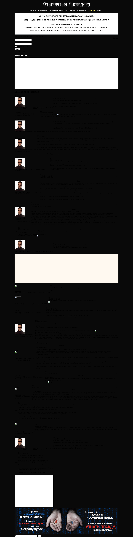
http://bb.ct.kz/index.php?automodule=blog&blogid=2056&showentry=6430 (62, 199)
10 (33, 114)
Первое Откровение (38, 10)
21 (33, 312)
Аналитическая (21, 55)
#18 (35, 424)
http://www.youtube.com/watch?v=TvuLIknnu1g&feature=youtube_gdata (39, 418)
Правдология (77, 24)
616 (24, 292)
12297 (35, 108)
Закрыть (115, 38)
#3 (53, 120)
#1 (53, 97)
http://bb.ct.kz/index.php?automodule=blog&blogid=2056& (70, 247)
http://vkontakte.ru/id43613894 (64, 116)
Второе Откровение (58, 10)
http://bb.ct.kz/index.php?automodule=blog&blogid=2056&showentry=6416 (75, 128)
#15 (46, 372)
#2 (41, 111)
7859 (24, 108)
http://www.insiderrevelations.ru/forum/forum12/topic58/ (69, 448)
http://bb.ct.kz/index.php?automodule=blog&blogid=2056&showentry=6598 (75, 103)
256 (24, 114)
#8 (19, 228)
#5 (51, 159)
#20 (19, 452)
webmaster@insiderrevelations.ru (94, 20)
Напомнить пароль (21, 51)
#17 (19, 403)
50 (23, 304)
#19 (54, 437)
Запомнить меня (22, 47)
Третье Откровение (77, 10)
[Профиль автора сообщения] (20, 106)
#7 (31, 203)
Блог (99, 10)
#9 (53, 243)
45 (33, 292)
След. (26, 57)
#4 (38, 135)
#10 (51, 286)
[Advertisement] (66, 73)
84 (23, 312)
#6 (40, 174)
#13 (36, 320)
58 (23, 432)
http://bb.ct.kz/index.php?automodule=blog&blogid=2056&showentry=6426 (62, 196)
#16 (33, 386)
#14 (37, 342)
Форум (92, 10)
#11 (49, 297)
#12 (47, 307)
